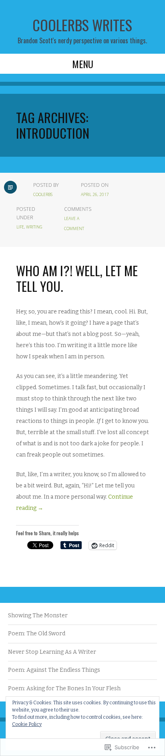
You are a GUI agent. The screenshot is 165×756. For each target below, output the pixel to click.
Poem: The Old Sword (36, 633)
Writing (34, 227)
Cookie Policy (27, 724)
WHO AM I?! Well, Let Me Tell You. (77, 278)
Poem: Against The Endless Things (54, 670)
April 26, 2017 (95, 194)
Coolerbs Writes (82, 24)
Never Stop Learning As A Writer (52, 652)
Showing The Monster (38, 615)
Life (20, 227)
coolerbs (42, 194)
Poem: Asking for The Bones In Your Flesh (64, 688)
